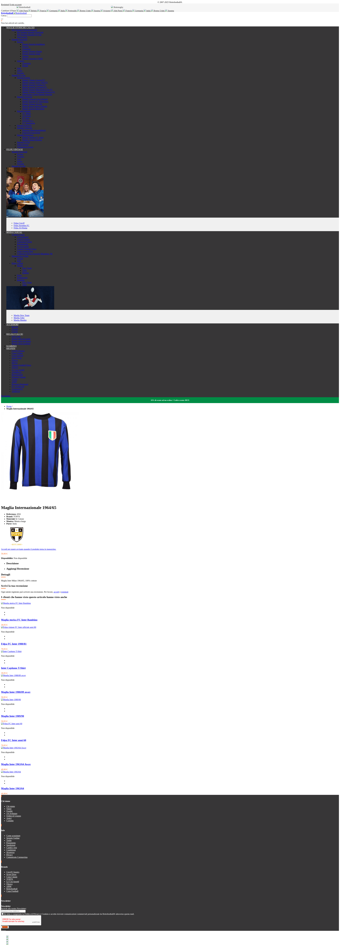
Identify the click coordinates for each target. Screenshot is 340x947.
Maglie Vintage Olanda (32, 51)
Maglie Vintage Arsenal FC (33, 80)
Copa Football (12, 891)
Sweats (20, 258)
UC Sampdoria (28, 123)
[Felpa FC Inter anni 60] (11, 723)
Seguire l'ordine (13, 838)
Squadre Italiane (24, 111)
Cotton (14, 379)
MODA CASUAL (14, 232)
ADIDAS (16, 391)
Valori (8, 809)
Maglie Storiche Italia (31, 54)
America (20, 61)
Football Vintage (19, 377)
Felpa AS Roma (20, 228)
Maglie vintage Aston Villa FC (35, 82)
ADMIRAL (17, 372)
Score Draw (17, 358)
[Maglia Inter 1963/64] (11, 772)
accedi (56, 592)
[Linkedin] (4, 929)
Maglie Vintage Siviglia (32, 104)
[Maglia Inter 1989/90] (11, 699)
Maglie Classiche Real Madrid (35, 99)
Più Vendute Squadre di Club (29, 35)
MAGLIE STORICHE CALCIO (20, 27)
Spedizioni (10, 845)
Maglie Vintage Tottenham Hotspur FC (38, 92)
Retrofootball (22, 244)
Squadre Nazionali (19, 39)
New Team (27, 268)
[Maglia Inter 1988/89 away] (13, 675)
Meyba (15, 363)
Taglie (9, 840)
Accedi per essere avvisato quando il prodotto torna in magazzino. (28, 549)
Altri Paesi (23, 11)
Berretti (15, 327)
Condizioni (11, 850)
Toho (24, 270)
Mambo (25, 273)
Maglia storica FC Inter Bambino (19, 619)
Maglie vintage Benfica (32, 140)
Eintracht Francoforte (31, 133)
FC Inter (25, 118)
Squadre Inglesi (23, 78)
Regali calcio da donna (21, 341)
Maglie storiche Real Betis (33, 109)
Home (9, 406)
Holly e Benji (17, 263)
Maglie (20, 266)
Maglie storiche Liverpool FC (34, 87)
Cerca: (4, 15)
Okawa (15, 360)
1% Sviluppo (11, 813)
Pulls (19, 261)
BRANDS (10, 348)
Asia (19, 68)
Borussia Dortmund (20, 384)
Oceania (20, 73)
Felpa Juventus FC (21, 225)
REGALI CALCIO (14, 334)
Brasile (25, 66)
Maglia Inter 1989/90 (12, 716)
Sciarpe (15, 329)
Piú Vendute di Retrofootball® (24, 30)
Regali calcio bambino (21, 344)
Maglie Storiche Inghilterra (33, 44)
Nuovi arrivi (22, 37)
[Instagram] (3, 929)
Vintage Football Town (26, 249)
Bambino (21, 280)
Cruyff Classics (23, 239)
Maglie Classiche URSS (32, 58)
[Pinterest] (5, 929)
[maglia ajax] (30, 308)
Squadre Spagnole (24, 97)
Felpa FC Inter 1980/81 (14, 643)
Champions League (25, 147)
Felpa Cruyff (19, 223)
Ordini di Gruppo (13, 816)
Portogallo (72, 11)
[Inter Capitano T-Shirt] (11, 651)
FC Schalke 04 (18, 387)
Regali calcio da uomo (21, 339)
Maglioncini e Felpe (20, 256)
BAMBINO (11, 346)
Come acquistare (13, 836)
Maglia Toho (19, 318)
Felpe (19, 275)
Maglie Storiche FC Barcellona (35, 102)
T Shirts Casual (18, 235)
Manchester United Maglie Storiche (37, 94)
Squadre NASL (23, 142)
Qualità (9, 811)
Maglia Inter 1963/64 (12, 788)
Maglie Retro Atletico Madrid (34, 106)
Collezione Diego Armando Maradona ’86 (34, 254)
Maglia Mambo (20, 320)
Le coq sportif (23, 246)
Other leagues (23, 145)
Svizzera (106, 11)
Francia (43, 11)
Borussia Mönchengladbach (34, 130)
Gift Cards (16, 336)
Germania (53, 11)
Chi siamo (10, 806)
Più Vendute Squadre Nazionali (30, 32)
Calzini (15, 332)
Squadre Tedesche (24, 128)
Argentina (26, 63)
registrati (64, 592)
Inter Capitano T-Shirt (13, 668)
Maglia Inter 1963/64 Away (16, 764)
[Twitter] (2, 929)
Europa (20, 42)
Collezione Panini (24, 242)
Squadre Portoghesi (25, 135)
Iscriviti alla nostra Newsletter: (13, 908)
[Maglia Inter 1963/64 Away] (13, 748)
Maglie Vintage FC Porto (32, 137)
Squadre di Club (18, 75)
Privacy (9, 855)
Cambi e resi (11, 847)
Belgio (34, 11)
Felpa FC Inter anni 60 (13, 740)
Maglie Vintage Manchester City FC (37, 90)
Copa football (22, 237)
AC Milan (26, 113)
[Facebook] (1, 929)
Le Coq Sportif (18, 370)
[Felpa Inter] (25, 216)
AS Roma (26, 116)
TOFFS (15, 367)
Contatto (10, 821)
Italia (62, 11)
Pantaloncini (22, 278)
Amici (9, 818)
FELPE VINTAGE (14, 149)
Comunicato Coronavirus (16, 857)
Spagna (97, 11)
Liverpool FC (17, 389)
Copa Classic (17, 353)
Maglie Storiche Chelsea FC (34, 85)
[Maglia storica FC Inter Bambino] (16, 603)
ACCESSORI (12, 324)
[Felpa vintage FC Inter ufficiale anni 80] (18, 627)
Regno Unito (85, 11)
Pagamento (11, 843)
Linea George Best (25, 251)
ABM (14, 382)
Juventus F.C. (28, 121)
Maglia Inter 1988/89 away (16, 692)
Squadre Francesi (24, 125)
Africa (19, 70)
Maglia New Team (21, 315)
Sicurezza (10, 852)
